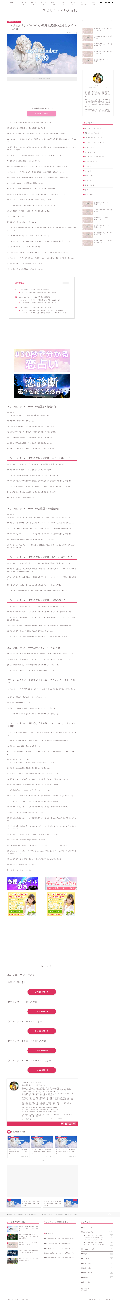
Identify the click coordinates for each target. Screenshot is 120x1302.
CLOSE (65, 283)
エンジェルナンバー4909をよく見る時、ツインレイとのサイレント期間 (43, 313)
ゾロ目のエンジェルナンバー (95, 156)
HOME (12, 2)
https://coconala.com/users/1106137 (49, 1119)
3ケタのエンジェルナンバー (94, 138)
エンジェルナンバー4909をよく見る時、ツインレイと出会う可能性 (41, 310)
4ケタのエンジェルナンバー (14, 21)
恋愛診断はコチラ (41, 113)
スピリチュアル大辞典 (60, 10)
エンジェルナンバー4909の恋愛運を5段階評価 (34, 297)
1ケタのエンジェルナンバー (94, 128)
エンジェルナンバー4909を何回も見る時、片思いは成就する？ (40, 300)
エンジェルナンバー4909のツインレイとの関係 (35, 307)
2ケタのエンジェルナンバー (94, 133)
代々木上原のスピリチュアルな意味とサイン (60, 1253)
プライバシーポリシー (13, 1299)
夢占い (87, 190)
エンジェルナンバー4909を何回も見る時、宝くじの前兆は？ (39, 292)
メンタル (64, 3)
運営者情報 (84, 1290)
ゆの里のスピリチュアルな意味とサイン (59, 1243)
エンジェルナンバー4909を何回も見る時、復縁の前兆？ (38, 302)
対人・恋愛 (43, 3)
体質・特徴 (33, 3)
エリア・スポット (83, 3)
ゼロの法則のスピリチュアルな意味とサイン (60, 1239)
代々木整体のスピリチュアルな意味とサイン (60, 1257)
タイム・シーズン (73, 3)
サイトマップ (85, 1288)
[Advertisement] (42, 94)
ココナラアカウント (94, 111)
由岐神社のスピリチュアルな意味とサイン (59, 1248)
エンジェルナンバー (93, 3)
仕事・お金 (23, 3)
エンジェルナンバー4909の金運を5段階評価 (34, 289)
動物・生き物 (54, 3)
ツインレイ (89, 166)
